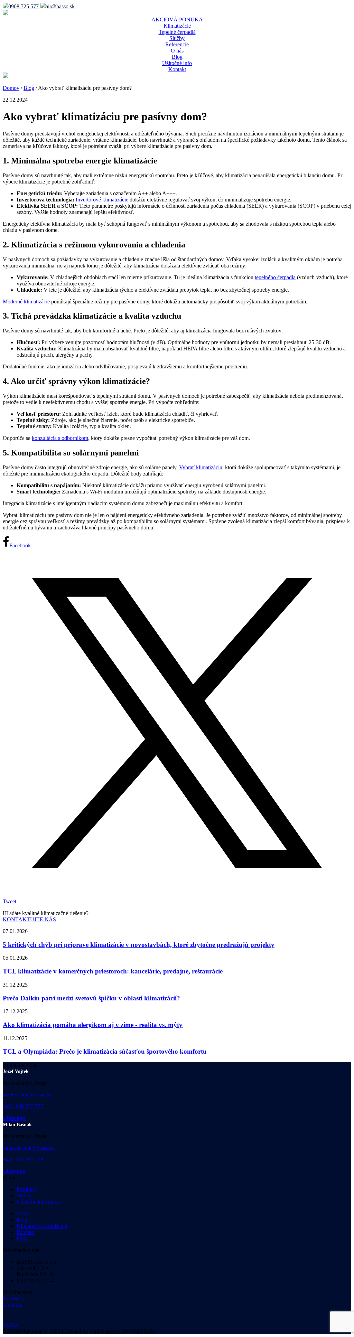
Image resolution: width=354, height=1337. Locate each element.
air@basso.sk (60, 6)
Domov (11, 88)
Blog (177, 57)
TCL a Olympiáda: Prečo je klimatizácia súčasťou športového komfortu (105, 1051)
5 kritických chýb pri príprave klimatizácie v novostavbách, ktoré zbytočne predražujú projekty (138, 944)
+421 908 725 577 (23, 1106)
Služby (177, 38)
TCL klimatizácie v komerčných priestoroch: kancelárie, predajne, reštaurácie (113, 971)
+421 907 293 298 (23, 1159)
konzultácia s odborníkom (60, 438)
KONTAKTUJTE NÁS (29, 919)
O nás (177, 51)
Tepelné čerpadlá (177, 32)
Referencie (177, 44)
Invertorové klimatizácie (102, 200)
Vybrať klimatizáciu (200, 467)
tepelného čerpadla (275, 277)
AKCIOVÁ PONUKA (177, 19)
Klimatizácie (177, 26)
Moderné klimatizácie (26, 301)
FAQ (22, 1238)
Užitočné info (177, 63)
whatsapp (14, 1118)
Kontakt (177, 69)
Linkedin (12, 1305)
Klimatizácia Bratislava (42, 1226)
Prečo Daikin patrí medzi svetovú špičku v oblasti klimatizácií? (91, 998)
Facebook (13, 1298)
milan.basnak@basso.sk (29, 1148)
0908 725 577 (23, 6)
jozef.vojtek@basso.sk (27, 1095)
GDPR (10, 1325)
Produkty (27, 1189)
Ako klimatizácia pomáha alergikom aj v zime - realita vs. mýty (93, 1024)
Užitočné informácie (39, 1202)
